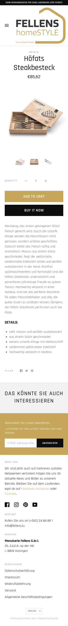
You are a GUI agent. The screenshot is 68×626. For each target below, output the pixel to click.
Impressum (12, 577)
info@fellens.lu (15, 526)
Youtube (10, 494)
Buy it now (34, 210)
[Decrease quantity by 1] (26, 180)
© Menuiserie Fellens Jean (23, 618)
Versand (10, 590)
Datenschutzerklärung (20, 570)
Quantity (11, 180)
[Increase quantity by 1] (45, 180)
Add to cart (34, 196)
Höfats (34, 52)
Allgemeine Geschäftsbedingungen (28, 597)
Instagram (42, 489)
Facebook (27, 489)
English (32, 610)
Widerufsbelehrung (18, 584)
